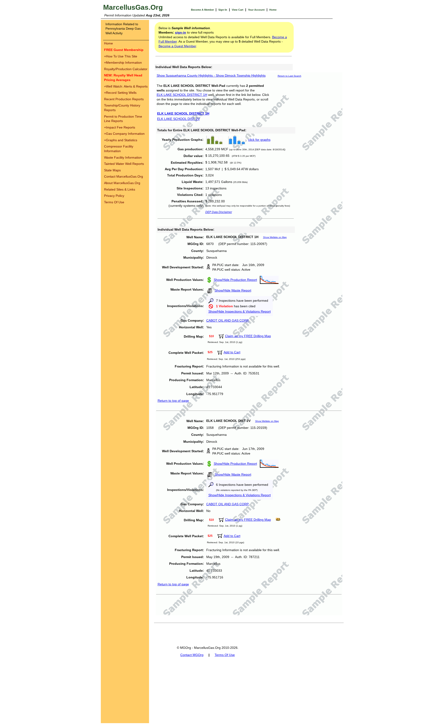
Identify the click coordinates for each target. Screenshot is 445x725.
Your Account (256, 9)
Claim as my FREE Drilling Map (248, 336)
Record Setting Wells (120, 92)
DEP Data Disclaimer (218, 212)
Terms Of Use (114, 202)
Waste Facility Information (123, 157)
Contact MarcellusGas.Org (123, 176)
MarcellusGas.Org (133, 7)
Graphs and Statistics (120, 140)
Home (273, 9)
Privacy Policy (114, 196)
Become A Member (203, 9)
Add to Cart (232, 352)
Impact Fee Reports (119, 127)
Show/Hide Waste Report (233, 290)
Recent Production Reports (124, 99)
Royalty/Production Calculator (125, 69)
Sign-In (222, 9)
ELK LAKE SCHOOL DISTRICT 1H (182, 95)
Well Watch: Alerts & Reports (126, 86)
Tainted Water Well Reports (124, 164)
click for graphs (259, 139)
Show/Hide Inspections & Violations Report (239, 311)
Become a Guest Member (177, 46)
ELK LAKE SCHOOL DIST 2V (178, 119)
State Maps (112, 170)
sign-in (180, 32)
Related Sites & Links (119, 189)
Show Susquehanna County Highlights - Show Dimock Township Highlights (211, 75)
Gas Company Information (124, 133)
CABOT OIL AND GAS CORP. (227, 320)
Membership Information (123, 62)
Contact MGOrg (191, 655)
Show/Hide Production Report (235, 280)
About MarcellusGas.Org (122, 183)
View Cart (237, 9)
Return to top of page (173, 400)
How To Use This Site (120, 56)
